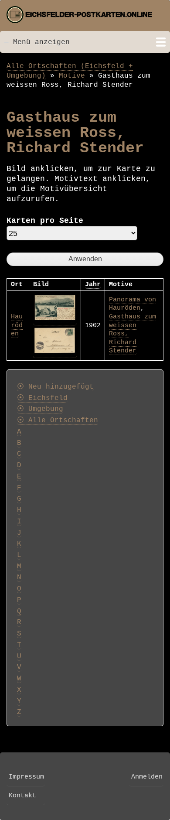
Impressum (26, 777)
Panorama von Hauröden (132, 304)
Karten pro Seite (45, 220)
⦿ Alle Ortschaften (57, 420)
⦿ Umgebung (40, 409)
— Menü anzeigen (37, 42)
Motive (72, 76)
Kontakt (22, 796)
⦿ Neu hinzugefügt (55, 387)
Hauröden (17, 325)
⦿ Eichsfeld (42, 398)
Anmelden (147, 777)
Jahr (93, 284)
